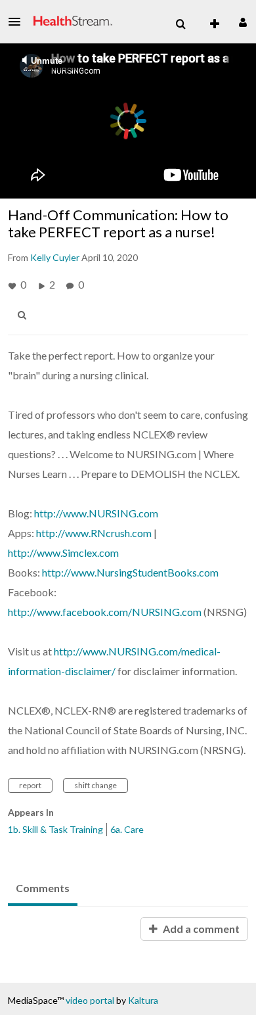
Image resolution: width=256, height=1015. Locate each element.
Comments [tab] (43, 888)
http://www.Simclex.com (63, 552)
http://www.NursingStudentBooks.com (130, 572)
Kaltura (143, 1000)
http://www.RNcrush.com (94, 533)
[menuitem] (180, 24)
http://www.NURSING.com (96, 513)
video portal (90, 1000)
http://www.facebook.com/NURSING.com (105, 611)
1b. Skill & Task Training (55, 829)
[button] (18, 21)
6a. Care (127, 829)
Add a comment (200, 928)
